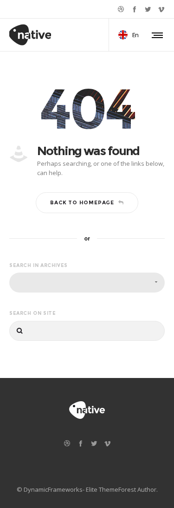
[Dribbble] (121, 9)
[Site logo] (30, 35)
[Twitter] (148, 9)
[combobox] (87, 283)
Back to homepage (82, 202)
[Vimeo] (161, 9)
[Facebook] (134, 9)
